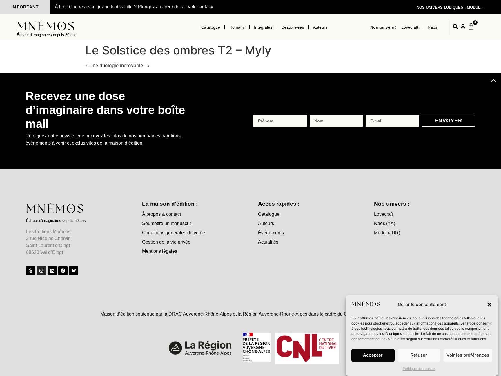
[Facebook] (63, 270)
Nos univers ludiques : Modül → (451, 7)
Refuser (419, 355)
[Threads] (30, 270)
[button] (489, 304)
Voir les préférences (467, 355)
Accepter (373, 355)
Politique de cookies (419, 368)
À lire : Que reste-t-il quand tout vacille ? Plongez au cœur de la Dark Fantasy (134, 6)
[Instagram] (41, 270)
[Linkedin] (52, 270)
